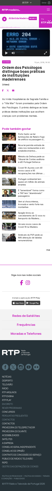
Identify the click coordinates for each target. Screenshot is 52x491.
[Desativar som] (11, 487)
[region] (26, 245)
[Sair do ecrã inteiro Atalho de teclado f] (47, 487)
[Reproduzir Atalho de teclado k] (4, 487)
